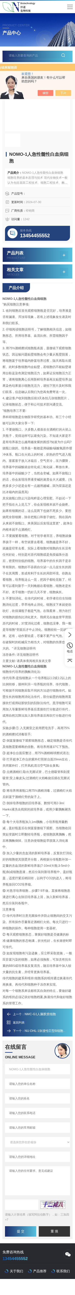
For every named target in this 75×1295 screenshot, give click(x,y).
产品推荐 (39, 1271)
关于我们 (16, 1271)
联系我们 (63, 1271)
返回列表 (19, 1022)
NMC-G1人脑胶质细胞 (40, 1014)
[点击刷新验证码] (52, 1205)
